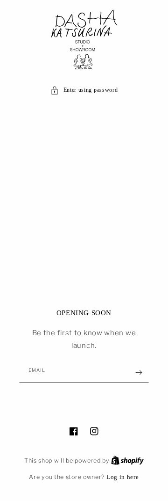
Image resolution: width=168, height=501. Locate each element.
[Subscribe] (138, 372)
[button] (84, 90)
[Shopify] (127, 460)
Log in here (122, 476)
